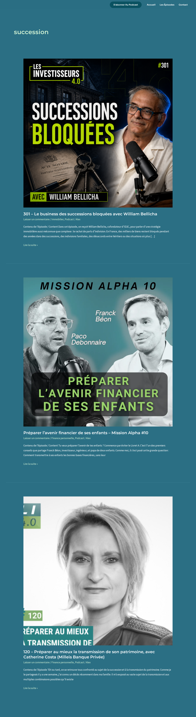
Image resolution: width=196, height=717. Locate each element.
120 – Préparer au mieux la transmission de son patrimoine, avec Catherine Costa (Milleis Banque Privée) (89, 654)
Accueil (151, 4)
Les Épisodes (167, 4)
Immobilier (57, 219)
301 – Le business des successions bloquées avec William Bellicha (90, 214)
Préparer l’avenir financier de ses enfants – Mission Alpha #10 (85, 432)
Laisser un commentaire (36, 219)
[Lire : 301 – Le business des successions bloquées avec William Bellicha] (97, 133)
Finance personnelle (62, 438)
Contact (183, 4)
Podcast (69, 219)
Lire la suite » (30, 245)
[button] (126, 5)
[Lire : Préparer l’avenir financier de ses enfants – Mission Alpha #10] (97, 351)
